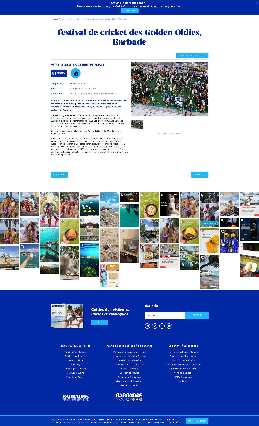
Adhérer (183, 381)
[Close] (257, 2)
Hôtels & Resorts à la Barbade (129, 360)
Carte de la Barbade (183, 373)
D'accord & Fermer (197, 421)
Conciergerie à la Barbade (129, 377)
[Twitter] (154, 326)
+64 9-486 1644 (77, 84)
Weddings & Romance (76, 369)
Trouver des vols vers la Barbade (183, 352)
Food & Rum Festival (75, 377)
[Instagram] (147, 326)
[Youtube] (169, 326)
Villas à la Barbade (129, 369)
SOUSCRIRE (196, 315)
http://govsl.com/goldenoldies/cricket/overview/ (93, 94)
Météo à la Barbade (183, 377)
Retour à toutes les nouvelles (192, 55)
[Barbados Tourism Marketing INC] (75, 397)
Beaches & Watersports (76, 356)
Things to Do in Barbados (75, 352)
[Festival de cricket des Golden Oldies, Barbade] (76, 73)
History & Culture (76, 360)
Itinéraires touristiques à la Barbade (129, 356)
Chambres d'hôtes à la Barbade (129, 365)
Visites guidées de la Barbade (129, 381)
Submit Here (129, 11)
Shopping (75, 365)
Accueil (56, 19)
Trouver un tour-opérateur (183, 360)
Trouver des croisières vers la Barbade (183, 365)
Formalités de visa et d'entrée (183, 369)
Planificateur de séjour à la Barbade (129, 352)
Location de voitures (129, 373)
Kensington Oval (58, 118)
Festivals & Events (75, 373)
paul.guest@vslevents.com (83, 89)
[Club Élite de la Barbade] (129, 397)
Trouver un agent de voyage (183, 356)
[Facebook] (162, 326)
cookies (65, 422)
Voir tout (100, 322)
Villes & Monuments (129, 385)
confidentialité (81, 422)
